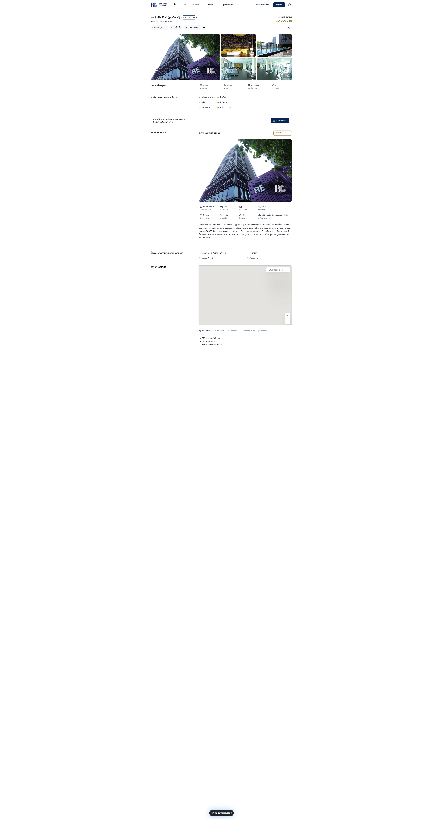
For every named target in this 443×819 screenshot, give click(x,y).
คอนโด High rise (159, 27)
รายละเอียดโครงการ (160, 132)
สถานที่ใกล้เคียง (158, 267)
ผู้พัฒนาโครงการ (264, 218)
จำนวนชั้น (223, 218)
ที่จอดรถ (242, 218)
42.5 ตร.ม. (255, 85)
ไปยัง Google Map (277, 270)
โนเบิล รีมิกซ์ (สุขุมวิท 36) (210, 133)
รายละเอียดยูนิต (158, 86)
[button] (245, 306)
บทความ (211, 4)
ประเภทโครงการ (205, 210)
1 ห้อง (205, 85)
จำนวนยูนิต (224, 210)
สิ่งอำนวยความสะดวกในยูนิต (165, 98)
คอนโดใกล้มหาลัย (192, 27)
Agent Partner (227, 4)
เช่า (184, 4)
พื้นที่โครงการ (243, 210)
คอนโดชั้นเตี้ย (176, 27)
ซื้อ (175, 4)
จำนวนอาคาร (204, 218)
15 (276, 85)
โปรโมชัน (196, 4)
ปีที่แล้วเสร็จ (262, 210)
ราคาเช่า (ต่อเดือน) (285, 17)
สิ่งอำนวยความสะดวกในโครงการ (167, 253)
